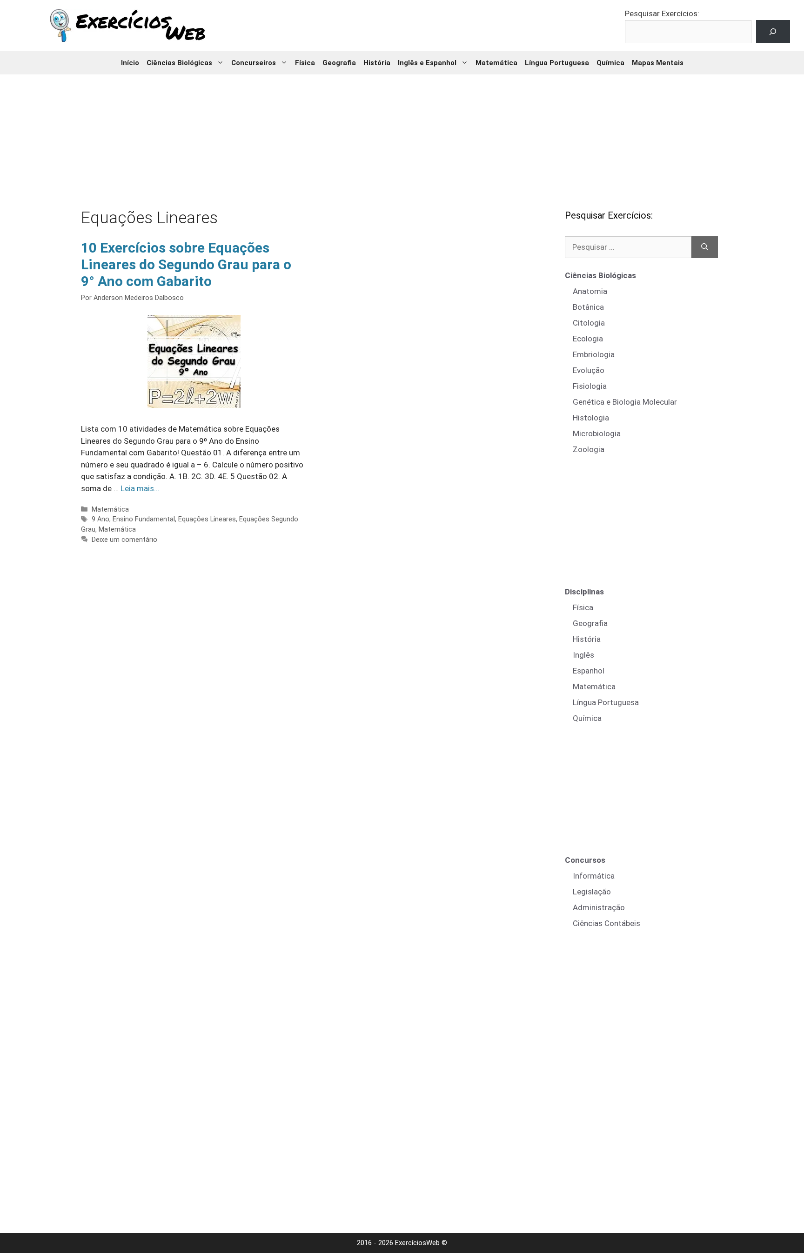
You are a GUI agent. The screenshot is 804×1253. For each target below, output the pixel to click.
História (376, 63)
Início (130, 63)
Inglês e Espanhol (427, 63)
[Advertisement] (402, 135)
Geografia (339, 63)
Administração (599, 907)
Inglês (583, 655)
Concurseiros (253, 63)
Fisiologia (590, 386)
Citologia (589, 322)
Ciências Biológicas (179, 63)
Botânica (588, 307)
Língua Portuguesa (557, 63)
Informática (594, 875)
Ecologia (588, 338)
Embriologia (594, 354)
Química (610, 63)
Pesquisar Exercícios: (662, 13)
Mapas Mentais (657, 63)
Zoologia (588, 449)
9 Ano (100, 519)
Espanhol (588, 670)
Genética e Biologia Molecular (625, 402)
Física (305, 63)
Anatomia (590, 291)
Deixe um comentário (124, 540)
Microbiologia (597, 433)
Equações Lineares (207, 519)
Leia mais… (140, 488)
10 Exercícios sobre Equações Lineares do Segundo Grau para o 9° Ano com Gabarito (186, 264)
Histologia (591, 417)
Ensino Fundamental (144, 519)
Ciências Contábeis (606, 923)
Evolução (588, 370)
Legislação (592, 891)
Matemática (496, 63)
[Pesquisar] (704, 247)
